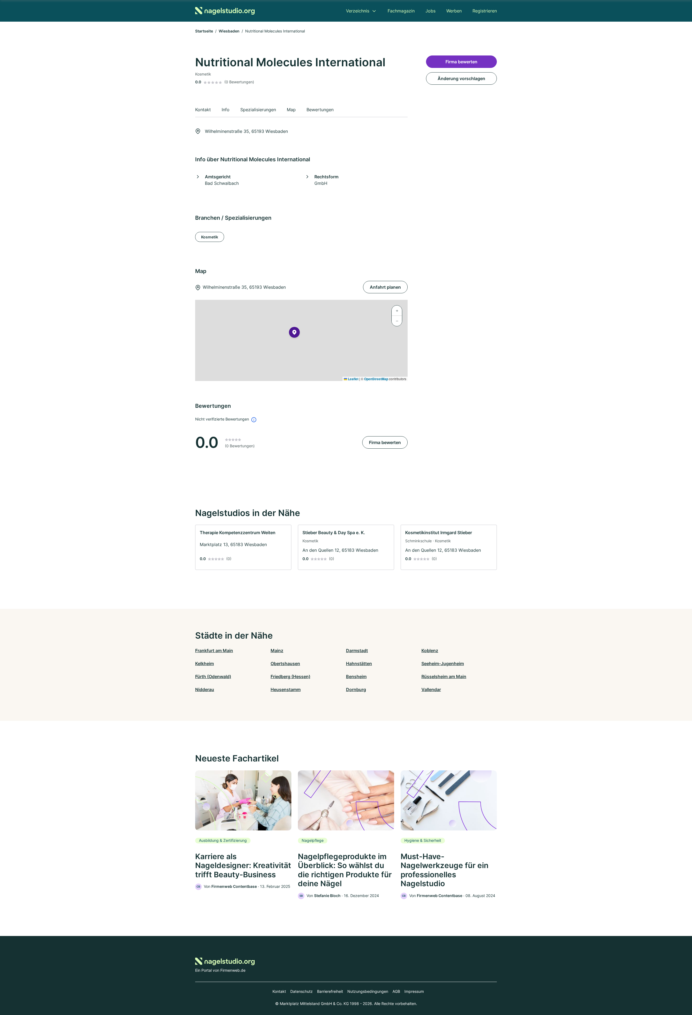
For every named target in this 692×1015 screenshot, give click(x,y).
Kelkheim (204, 663)
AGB (396, 991)
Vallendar (431, 689)
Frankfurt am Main (214, 650)
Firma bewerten (385, 442)
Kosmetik (209, 237)
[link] (243, 547)
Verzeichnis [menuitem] (357, 11)
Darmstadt (357, 650)
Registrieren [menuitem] (485, 11)
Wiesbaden (229, 31)
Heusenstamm (286, 689)
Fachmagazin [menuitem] (401, 11)
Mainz (277, 650)
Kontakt (279, 991)
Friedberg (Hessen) (290, 676)
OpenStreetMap (376, 378)
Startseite (204, 31)
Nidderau (204, 689)
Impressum (414, 991)
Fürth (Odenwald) (213, 676)
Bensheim (356, 676)
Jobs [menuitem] (430, 11)
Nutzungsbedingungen (367, 991)
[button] (294, 333)
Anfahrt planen (385, 287)
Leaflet (352, 378)
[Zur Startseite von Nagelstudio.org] (225, 11)
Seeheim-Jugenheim (442, 663)
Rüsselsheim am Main (443, 676)
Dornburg (356, 689)
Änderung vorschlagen (461, 78)
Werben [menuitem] (454, 11)
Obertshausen (285, 663)
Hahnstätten (359, 663)
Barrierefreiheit (330, 991)
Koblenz (429, 650)
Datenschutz (301, 991)
